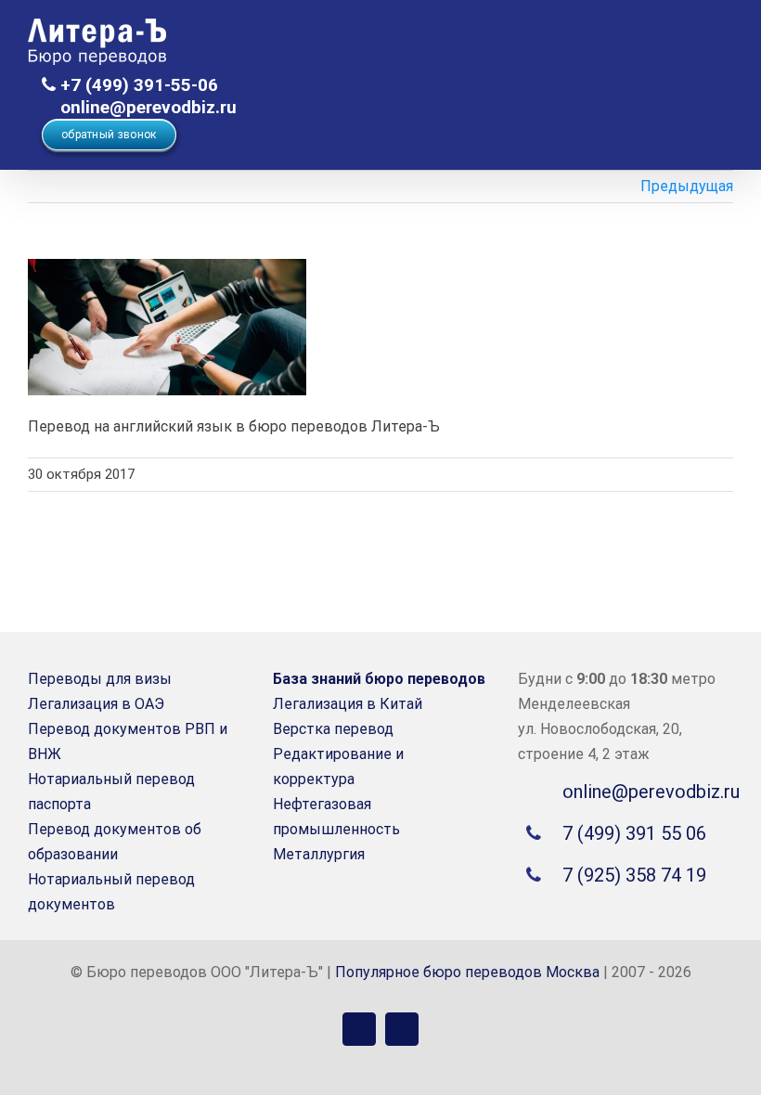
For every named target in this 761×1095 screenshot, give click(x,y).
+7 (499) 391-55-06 (137, 85)
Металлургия (319, 854)
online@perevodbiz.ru (146, 107)
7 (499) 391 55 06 (634, 833)
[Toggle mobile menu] (725, 42)
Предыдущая (686, 186)
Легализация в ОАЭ (96, 704)
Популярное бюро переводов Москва (467, 972)
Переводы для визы (100, 679)
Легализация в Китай (347, 704)
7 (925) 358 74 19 (634, 875)
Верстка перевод (333, 729)
